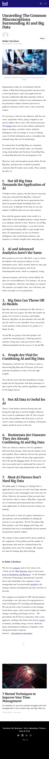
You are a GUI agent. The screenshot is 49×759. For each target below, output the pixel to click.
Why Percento (21, 571)
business (21, 460)
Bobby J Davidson (10, 41)
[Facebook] (18, 735)
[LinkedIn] (22, 735)
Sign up (25, 740)
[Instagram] (31, 735)
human (9, 125)
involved (33, 584)
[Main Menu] (45, 3)
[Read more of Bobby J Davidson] (5, 35)
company (16, 567)
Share (42, 38)
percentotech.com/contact (21, 633)
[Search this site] (41, 4)
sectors (42, 620)
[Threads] (26, 735)
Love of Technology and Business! (16, 574)
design (26, 525)
